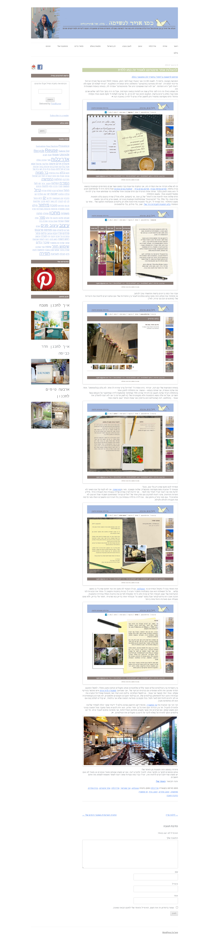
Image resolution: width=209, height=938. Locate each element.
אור (48, 160)
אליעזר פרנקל (42, 164)
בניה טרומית (54, 173)
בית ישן (42, 169)
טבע (54, 190)
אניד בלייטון (64, 166)
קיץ (48, 236)
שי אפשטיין (152, 705)
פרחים (65, 233)
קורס (58, 236)
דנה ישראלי (36, 176)
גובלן (62, 176)
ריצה (47, 239)
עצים (38, 226)
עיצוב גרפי (153, 792)
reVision (141, 588)
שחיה (62, 242)
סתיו (37, 218)
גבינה (67, 176)
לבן (65, 201)
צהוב (49, 233)
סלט (47, 218)
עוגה (66, 220)
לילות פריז (172, 815)
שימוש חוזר (60, 246)
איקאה (52, 163)
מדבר (43, 201)
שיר (43, 247)
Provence (63, 146)
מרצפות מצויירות (43, 209)
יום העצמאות (57, 198)
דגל (43, 175)
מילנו (35, 205)
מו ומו (67, 205)
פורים (66, 230)
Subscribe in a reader (59, 115)
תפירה (44, 253)
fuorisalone (41, 146)
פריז (59, 233)
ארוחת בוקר (44, 166)
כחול (36, 198)
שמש (57, 249)
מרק (34, 209)
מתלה (46, 213)
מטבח (53, 205)
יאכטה (54, 193)
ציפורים (66, 236)
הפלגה (55, 183)
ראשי (176, 46)
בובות (53, 169)
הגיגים (48, 46)
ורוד (43, 183)
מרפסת (54, 209)
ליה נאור (53, 201)
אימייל (175, 884)
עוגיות (61, 221)
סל (51, 218)
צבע (54, 233)
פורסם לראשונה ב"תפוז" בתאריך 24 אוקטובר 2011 (155, 77)
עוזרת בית (43, 221)
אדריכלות (152, 46)
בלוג (62, 172)
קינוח (53, 236)
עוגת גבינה (53, 221)
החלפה (58, 179)
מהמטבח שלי (62, 46)
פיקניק (60, 230)
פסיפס (48, 229)
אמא (33, 164)
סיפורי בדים (79, 46)
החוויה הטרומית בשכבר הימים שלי (99, 815)
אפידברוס (54, 166)
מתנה (39, 213)
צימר (37, 233)
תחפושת (41, 250)
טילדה (66, 194)
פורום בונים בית (142, 189)
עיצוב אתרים (164, 792)
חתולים (59, 190)
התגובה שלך (172, 838)
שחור (67, 243)
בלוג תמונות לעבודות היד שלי (157, 204)
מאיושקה (117, 489)
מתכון (54, 212)
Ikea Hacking (52, 146)
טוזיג (49, 190)
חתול (66, 190)
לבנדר (60, 201)
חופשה (66, 186)
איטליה (65, 163)
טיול (37, 190)
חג (39, 183)
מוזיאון (61, 205)
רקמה (42, 239)
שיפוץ (48, 246)
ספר (42, 217)
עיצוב (140, 46)
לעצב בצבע (126, 46)
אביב (45, 154)
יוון (48, 193)
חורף (60, 186)
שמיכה (38, 247)
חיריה (55, 186)
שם (176, 872)
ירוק (40, 198)
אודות (165, 46)
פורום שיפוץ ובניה (158, 189)
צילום (176, 53)
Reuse (51, 150)
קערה (44, 236)
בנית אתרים (93, 788)
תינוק (34, 250)
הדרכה (66, 179)
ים (44, 198)
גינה (54, 175)
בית (48, 169)
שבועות (36, 239)
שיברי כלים (42, 242)
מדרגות (36, 201)
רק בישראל (111, 46)
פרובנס (39, 229)
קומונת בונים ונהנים (123, 189)
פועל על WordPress (170, 932)
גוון (58, 175)
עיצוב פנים (49, 225)
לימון (48, 201)
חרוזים (38, 186)
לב (68, 201)
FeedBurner (56, 104)
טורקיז (44, 190)
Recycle (39, 150)
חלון (50, 186)
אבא (50, 154)
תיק (67, 254)
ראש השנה (63, 239)
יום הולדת (42, 194)
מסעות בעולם (95, 46)
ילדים (49, 198)
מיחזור (43, 204)
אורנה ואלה (41, 160)
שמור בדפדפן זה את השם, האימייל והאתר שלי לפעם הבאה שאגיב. (143, 907)
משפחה (65, 213)
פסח (54, 230)
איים (58, 163)
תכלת (62, 254)
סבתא (66, 218)
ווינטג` (48, 183)
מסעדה (61, 208)
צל (61, 236)
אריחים (59, 169)
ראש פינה (54, 239)
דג (46, 176)
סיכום (55, 218)
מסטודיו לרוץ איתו (108, 690)
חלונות (45, 186)
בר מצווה (41, 172)
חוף (36, 183)
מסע (67, 209)
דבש (50, 176)
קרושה (38, 236)
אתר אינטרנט (104, 788)
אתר (176, 895)
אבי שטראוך (126, 788)
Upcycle (64, 154)
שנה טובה (49, 249)
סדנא (60, 218)
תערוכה (55, 253)
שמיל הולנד (64, 250)
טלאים (61, 194)
